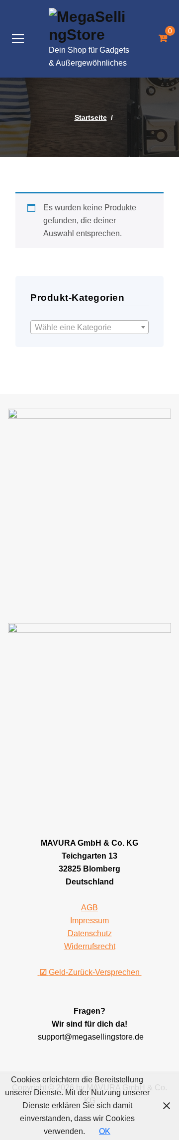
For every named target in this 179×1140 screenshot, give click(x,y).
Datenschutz (90, 933)
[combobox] (89, 327)
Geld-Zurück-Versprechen (91, 972)
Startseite (91, 117)
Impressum (89, 920)
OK (104, 1131)
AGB (89, 907)
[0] (163, 39)
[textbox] (89, 328)
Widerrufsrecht (89, 946)
